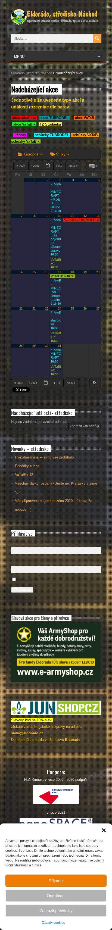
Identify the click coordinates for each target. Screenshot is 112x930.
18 (72, 272)
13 (97, 215)
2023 (22, 165)
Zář (36, 165)
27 (97, 308)
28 (21, 345)
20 (97, 272)
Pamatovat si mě (31, 580)
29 (34, 345)
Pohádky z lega (27, 466)
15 (34, 272)
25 (72, 308)
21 (21, 308)
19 (85, 272)
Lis (58, 165)
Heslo (15, 561)
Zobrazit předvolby (56, 910)
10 (59, 215)
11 (72, 215)
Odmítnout (56, 895)
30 (46, 345)
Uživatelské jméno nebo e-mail (35, 541)
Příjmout (56, 880)
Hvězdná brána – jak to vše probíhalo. (45, 457)
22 (34, 308)
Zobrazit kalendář (83, 426)
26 (85, 308)
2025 (72, 165)
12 (85, 215)
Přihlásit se (22, 590)
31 (59, 345)
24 (59, 308)
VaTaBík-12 (24, 475)
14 (21, 272)
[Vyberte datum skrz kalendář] (48, 166)
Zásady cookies (53, 923)
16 (46, 272)
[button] (104, 830)
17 (59, 272)
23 (46, 308)
